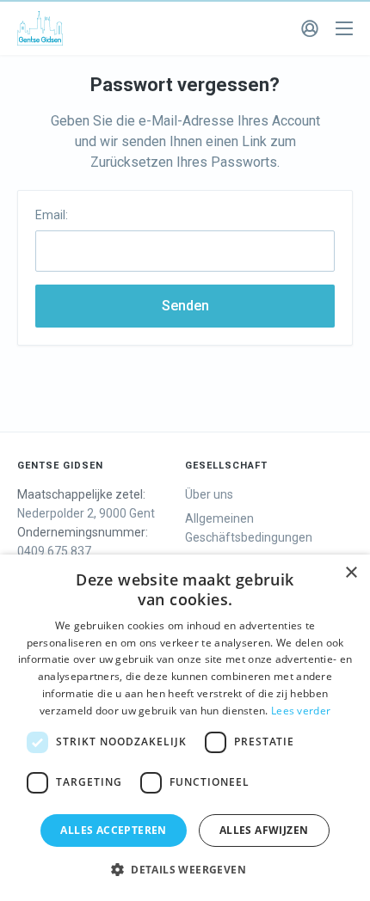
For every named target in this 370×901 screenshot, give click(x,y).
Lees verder (300, 710)
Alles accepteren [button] (113, 830)
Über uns (209, 494)
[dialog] (185, 728)
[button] (185, 870)
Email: (51, 215)
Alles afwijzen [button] (264, 830)
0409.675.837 (54, 551)
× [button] (350, 573)
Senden (185, 305)
